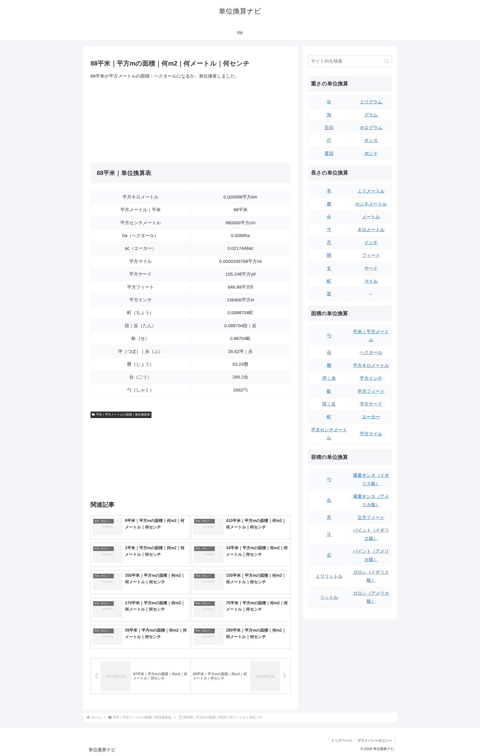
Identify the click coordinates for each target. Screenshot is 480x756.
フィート (371, 255)
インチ (371, 242)
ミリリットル (329, 576)
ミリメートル (371, 191)
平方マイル (371, 433)
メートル (371, 216)
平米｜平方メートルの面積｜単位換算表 (123, 414)
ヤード (371, 268)
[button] (386, 61)
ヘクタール (371, 352)
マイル (371, 281)
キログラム (371, 127)
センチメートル (371, 204)
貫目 (329, 153)
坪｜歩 (329, 378)
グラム (371, 114)
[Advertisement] (140, 121)
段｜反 (329, 404)
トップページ (341, 740)
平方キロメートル (371, 365)
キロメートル (371, 229)
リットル (329, 597)
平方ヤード (371, 404)
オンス (371, 140)
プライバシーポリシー (374, 740)
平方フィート (371, 391)
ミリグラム (371, 101)
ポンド (371, 153)
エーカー (371, 416)
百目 (329, 127)
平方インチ (371, 378)
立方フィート (371, 517)
